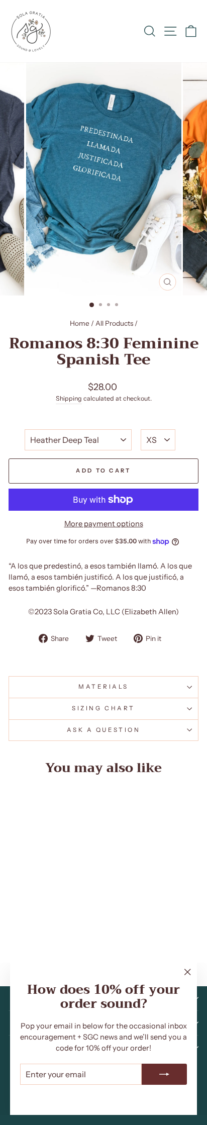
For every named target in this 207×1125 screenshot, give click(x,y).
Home (79, 323)
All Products (114, 323)
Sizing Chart (103, 708)
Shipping (69, 398)
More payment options (103, 523)
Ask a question (103, 729)
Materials (103, 686)
